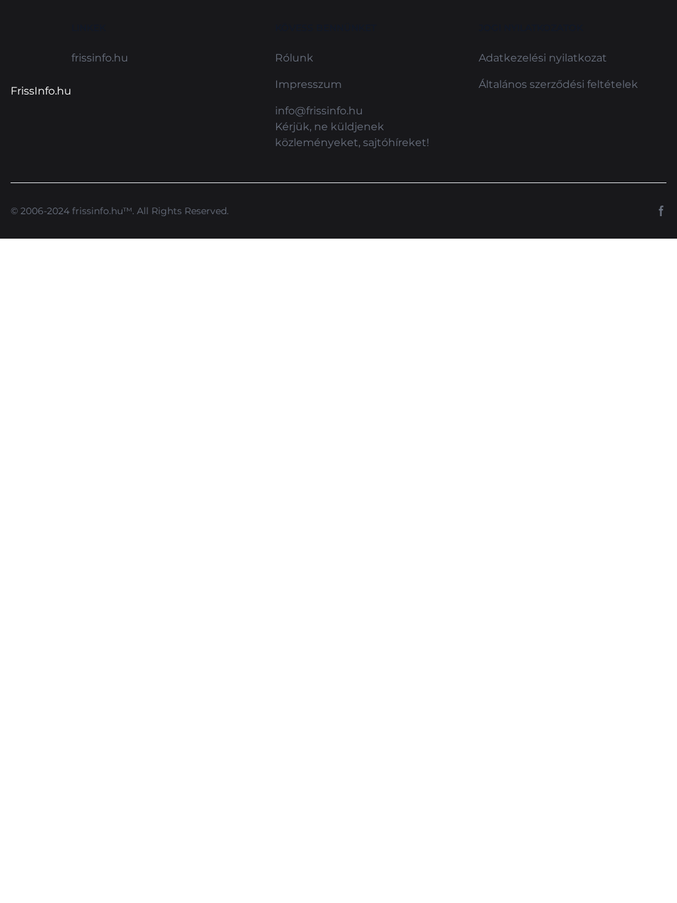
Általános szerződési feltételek (558, 84)
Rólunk (294, 58)
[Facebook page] (661, 211)
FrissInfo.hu (41, 91)
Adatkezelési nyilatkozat (543, 58)
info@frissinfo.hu (319, 110)
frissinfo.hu (99, 58)
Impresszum (308, 84)
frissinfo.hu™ (102, 211)
